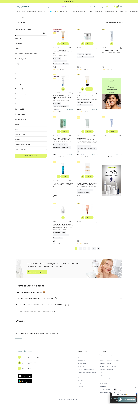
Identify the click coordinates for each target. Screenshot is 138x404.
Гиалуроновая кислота (84, 146)
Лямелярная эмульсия (90, 148)
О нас (79, 383)
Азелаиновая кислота (59, 232)
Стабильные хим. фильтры (60, 63)
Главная (17, 18)
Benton (55, 135)
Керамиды (88, 54)
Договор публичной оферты (86, 369)
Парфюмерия (103, 386)
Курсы (103, 7)
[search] (32, 7)
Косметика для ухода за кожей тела (109, 360)
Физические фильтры (83, 192)
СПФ (101, 372)
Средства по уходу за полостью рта (110, 378)
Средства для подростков (107, 380)
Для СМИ (80, 380)
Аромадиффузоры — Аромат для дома (110, 389)
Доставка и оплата (83, 7)
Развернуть (18, 338)
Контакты (97, 7)
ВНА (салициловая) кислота (60, 235)
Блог (91, 7)
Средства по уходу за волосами (108, 357)
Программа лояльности (55, 7)
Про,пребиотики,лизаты (60, 61)
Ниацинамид (56, 58)
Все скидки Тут (69, 1)
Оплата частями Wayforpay (86, 375)
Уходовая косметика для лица (108, 355)
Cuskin (79, 47)
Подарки (102, 375)
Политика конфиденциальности (87, 372)
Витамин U (81, 54)
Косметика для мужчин (106, 363)
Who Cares (56, 47)
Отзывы (80, 386)
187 (94, 248)
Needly (79, 135)
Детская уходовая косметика (108, 366)
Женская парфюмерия (105, 392)
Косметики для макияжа (106, 369)
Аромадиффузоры (104, 383)
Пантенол (64, 144)
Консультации (82, 363)
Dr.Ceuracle (57, 93)
